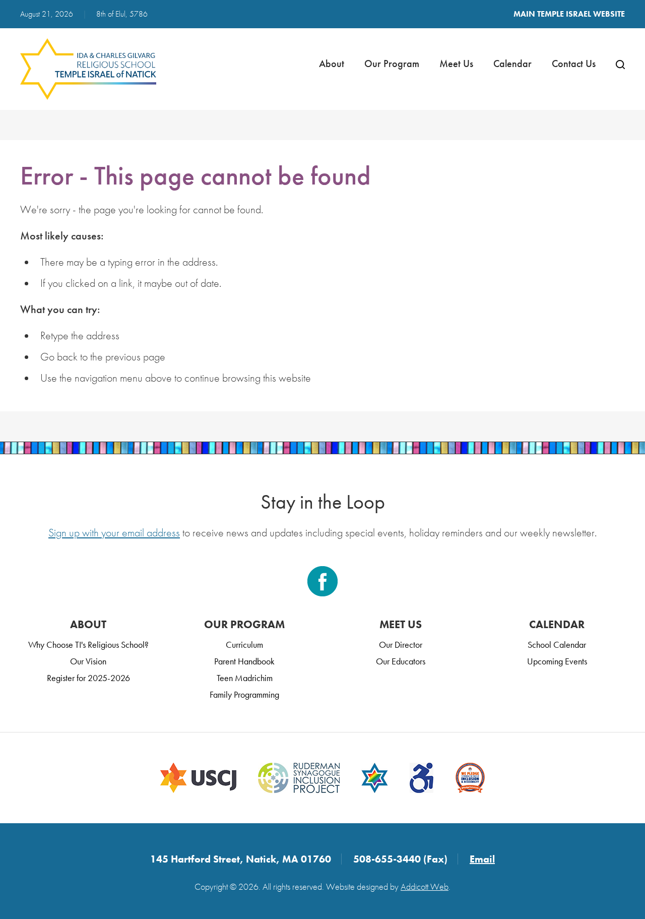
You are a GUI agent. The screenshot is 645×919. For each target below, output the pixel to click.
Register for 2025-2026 (88, 678)
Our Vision (88, 661)
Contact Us (574, 63)
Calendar (512, 63)
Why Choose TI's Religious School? (88, 644)
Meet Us (456, 63)
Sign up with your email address (114, 532)
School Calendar (557, 644)
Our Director (400, 644)
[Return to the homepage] (88, 69)
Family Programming (244, 694)
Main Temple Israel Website (569, 14)
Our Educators (400, 661)
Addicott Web (424, 886)
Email (482, 859)
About (331, 63)
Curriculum (244, 644)
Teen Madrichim (245, 678)
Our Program (391, 63)
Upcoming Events (557, 661)
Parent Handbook (244, 661)
